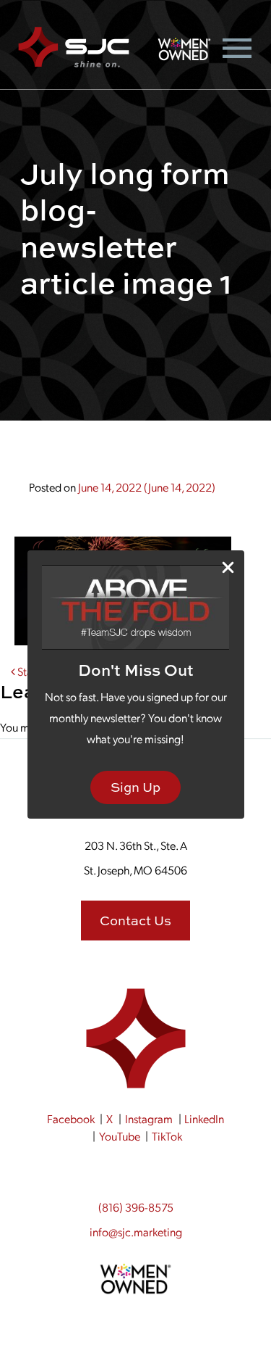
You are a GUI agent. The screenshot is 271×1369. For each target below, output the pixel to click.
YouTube (119, 1135)
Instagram (149, 1118)
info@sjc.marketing (136, 1231)
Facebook (71, 1118)
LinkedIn (204, 1118)
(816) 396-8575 (135, 1207)
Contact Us (135, 920)
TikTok (167, 1135)
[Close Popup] (228, 567)
